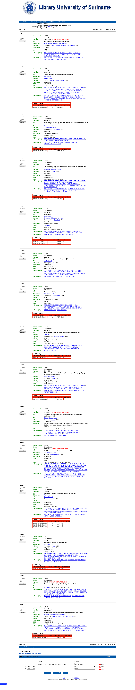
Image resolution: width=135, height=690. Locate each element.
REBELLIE (64, 470)
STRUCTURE (72, 189)
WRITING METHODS (73, 95)
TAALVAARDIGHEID (64, 93)
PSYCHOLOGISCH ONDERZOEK (76, 626)
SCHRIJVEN (76, 231)
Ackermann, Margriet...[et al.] (52, 169)
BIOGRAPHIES (48, 478)
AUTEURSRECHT (59, 274)
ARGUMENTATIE (75, 185)
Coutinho (52, 499)
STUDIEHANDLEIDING (62, 89)
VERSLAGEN (55, 92)
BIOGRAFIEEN (55, 471)
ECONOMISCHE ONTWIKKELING (62, 592)
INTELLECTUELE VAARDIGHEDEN (73, 272)
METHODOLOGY (49, 276)
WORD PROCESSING (50, 392)
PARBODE (47, 587)
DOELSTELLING (64, 308)
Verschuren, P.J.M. (49, 294)
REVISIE (83, 185)
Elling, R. (46, 334)
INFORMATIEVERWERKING (76, 630)
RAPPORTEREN (49, 345)
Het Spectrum (56, 295)
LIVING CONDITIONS (63, 475)
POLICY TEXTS (75, 97)
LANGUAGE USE (72, 142)
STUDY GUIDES (55, 97)
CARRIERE (62, 464)
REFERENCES (48, 192)
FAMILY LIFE (80, 476)
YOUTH (79, 473)
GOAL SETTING (62, 310)
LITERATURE (80, 189)
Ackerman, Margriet (49, 376)
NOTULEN (47, 92)
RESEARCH (53, 435)
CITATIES (66, 185)
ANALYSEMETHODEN (70, 509)
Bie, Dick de (47, 76)
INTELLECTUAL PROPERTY (52, 189)
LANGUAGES (62, 435)
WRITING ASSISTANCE (51, 95)
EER (65, 591)
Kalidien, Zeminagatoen (50, 418)
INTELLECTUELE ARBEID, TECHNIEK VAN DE (58, 53)
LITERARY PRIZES (65, 596)
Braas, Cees (47, 216)
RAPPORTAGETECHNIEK (74, 232)
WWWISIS (77, 678)
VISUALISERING (65, 348)
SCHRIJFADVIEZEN (73, 92)
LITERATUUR (48, 464)
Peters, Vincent (48, 497)
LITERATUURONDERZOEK (67, 182)
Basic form (112, 657)
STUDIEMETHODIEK (50, 54)
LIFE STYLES (72, 476)
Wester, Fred (47, 495)
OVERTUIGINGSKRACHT (51, 348)
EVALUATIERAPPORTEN (74, 90)
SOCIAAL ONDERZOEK (80, 511)
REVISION (64, 192)
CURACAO (53, 594)
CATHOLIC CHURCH (50, 475)
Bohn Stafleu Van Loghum (56, 80)
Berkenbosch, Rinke (49, 126)
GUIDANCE (47, 59)
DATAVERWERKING (73, 508)
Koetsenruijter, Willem (50, 127)
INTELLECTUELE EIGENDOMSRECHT (55, 630)
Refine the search (51, 26)
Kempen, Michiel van (50, 452)
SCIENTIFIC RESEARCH (58, 59)
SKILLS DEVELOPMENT (68, 276)
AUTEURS (55, 464)
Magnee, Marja (48, 78)
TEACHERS (62, 95)
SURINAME (56, 56)
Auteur (53, 420)
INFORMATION (62, 57)
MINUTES (62, 98)
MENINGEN (47, 592)
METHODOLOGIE (58, 509)
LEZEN (54, 591)
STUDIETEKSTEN (75, 89)
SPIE (53, 262)
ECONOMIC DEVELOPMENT (52, 597)
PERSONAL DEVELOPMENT (68, 473)
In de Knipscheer (54, 454)
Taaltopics (47, 225)
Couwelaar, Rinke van (50, 218)
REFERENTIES (58, 185)
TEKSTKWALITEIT (49, 89)
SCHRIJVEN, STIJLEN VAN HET (53, 387)
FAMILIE (65, 465)
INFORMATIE (76, 53)
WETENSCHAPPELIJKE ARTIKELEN (55, 184)
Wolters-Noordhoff (59, 336)
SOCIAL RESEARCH (50, 310)
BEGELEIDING (61, 54)
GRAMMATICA (78, 387)
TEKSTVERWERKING (50, 93)
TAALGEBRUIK (48, 140)
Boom (53, 171)
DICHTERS (47, 589)
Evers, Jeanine (48, 544)
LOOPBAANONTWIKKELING (75, 464)
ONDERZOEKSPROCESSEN (52, 512)
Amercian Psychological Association (54, 614)
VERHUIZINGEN (56, 470)
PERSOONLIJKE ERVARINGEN (77, 470)
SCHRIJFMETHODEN (79, 87)
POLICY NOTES (48, 142)
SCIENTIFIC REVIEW (50, 190)
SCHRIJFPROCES (60, 232)
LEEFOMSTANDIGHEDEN (51, 467)
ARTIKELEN (63, 92)
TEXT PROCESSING (56, 100)
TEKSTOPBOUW (62, 347)
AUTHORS (55, 473)
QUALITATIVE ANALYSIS (59, 514)
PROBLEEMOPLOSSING (51, 308)
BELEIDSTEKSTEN (60, 90)
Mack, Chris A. (48, 261)
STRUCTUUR (54, 182)
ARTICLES (76, 98)
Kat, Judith (60, 218)
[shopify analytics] (3, 684)
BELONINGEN (72, 591)
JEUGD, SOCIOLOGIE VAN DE (53, 465)
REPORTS (69, 98)
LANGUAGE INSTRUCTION (76, 390)
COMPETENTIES (49, 232)
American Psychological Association (62, 616)
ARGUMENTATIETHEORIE (61, 140)
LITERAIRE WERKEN (66, 467)
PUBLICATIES (69, 274)
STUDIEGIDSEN (49, 90)
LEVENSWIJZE (66, 468)
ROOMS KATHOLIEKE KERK (77, 465)
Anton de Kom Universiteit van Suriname (55, 43)
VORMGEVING (74, 348)
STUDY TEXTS (65, 97)
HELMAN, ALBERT (66, 471)
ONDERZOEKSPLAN (76, 308)
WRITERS (47, 596)
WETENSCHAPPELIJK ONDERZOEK (55, 270)
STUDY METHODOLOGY (75, 57)
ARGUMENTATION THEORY (52, 144)
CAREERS (47, 471)
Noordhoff (57, 129)
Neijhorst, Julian (48, 586)
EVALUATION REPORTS (51, 98)
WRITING (64, 189)
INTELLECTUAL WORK (51, 57)
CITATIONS (56, 192)
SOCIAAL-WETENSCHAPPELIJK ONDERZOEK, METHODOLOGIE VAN (62, 305)
